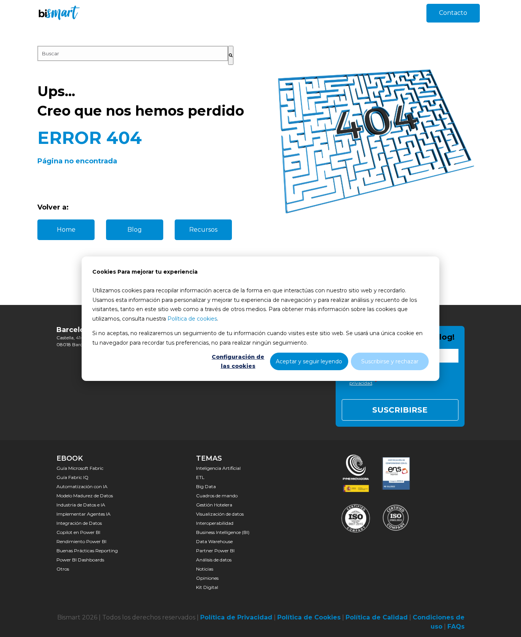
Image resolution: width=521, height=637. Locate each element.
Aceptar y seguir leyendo (309, 361)
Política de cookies (192, 318)
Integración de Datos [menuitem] (79, 523)
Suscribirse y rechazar (389, 361)
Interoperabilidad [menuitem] (214, 523)
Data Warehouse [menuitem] (214, 541)
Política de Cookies (309, 617)
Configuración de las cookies (238, 361)
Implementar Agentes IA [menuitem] (83, 514)
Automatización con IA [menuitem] (82, 486)
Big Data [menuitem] (206, 486)
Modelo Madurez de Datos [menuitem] (84, 495)
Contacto (453, 12)
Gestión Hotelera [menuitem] (214, 505)
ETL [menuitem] (200, 477)
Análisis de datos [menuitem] (214, 560)
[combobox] (132, 53)
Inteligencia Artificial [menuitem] (218, 468)
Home (66, 229)
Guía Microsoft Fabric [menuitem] (79, 468)
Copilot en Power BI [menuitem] (78, 532)
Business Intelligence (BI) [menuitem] (222, 532)
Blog (134, 229)
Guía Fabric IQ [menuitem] (72, 477)
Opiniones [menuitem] (207, 578)
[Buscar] (230, 55)
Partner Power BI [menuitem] (215, 550)
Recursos (203, 229)
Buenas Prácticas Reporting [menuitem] (87, 550)
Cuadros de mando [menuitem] (217, 495)
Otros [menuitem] (62, 569)
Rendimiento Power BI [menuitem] (81, 541)
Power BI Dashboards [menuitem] (80, 560)
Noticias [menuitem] (204, 569)
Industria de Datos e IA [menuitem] (80, 505)
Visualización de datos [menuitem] (220, 514)
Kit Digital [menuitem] (207, 587)
